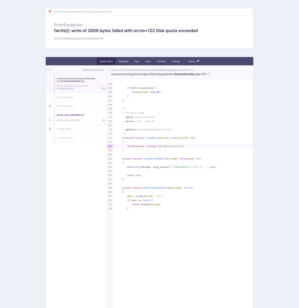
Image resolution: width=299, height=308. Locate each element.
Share (192, 61)
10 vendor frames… (66, 106)
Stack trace (106, 61)
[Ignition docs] (51, 11)
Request (123, 61)
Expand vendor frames (93, 69)
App (137, 61)
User (148, 61)
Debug (176, 61)
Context (161, 61)
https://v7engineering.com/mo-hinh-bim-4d (78, 38)
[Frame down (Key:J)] (51, 69)
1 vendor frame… (65, 129)
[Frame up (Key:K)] (48, 69)
